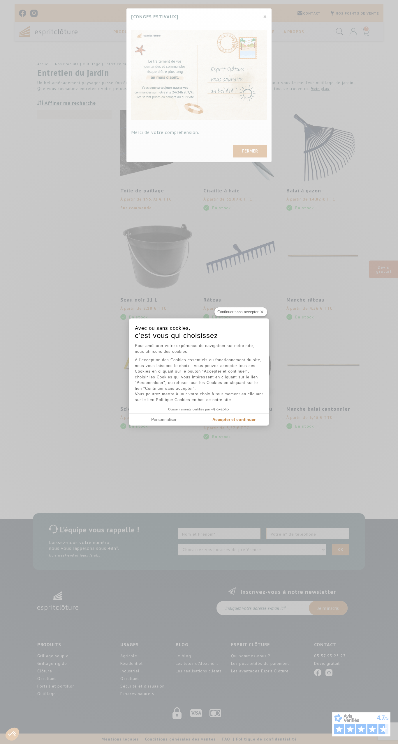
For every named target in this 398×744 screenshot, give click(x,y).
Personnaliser (164, 419)
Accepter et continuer (234, 419)
